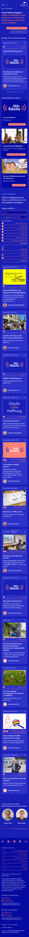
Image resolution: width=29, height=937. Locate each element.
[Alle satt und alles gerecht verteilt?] (25, 532)
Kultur (24, 507)
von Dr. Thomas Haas (13, 481)
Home (3, 8)
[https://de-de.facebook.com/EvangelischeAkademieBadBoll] (8, 841)
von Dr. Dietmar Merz (14, 86)
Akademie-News (22, 639)
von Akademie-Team (13, 661)
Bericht (14, 531)
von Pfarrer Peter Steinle (14, 433)
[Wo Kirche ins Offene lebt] (25, 488)
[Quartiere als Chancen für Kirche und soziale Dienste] (25, 312)
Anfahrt (25, 868)
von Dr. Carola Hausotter (15, 570)
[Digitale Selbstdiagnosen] (25, 43)
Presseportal (23, 861)
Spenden (24, 865)
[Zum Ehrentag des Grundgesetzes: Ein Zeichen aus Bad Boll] (25, 668)
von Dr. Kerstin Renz (13, 348)
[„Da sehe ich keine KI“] (25, 397)
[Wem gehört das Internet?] (25, 578)
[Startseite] (23, 2)
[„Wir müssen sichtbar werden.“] (25, 440)
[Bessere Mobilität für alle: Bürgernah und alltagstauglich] (25, 267)
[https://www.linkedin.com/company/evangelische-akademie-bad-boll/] (14, 841)
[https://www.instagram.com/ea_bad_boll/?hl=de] (3, 841)
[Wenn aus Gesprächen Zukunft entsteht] (25, 755)
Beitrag (14, 267)
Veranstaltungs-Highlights (22, 460)
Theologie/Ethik (22, 416)
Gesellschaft (23, 47)
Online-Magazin (23, 854)
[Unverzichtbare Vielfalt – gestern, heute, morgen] (25, 711)
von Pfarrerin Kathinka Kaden (16, 305)
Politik (10, 551)
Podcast (14, 43)
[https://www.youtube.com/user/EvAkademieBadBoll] (26, 841)
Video (13, 532)
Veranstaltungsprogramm (20, 851)
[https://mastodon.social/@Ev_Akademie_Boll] (20, 841)
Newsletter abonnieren (21, 858)
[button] (3, 5)
